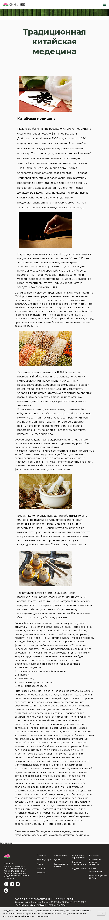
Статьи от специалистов (79, 902)
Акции (40, 903)
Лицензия (94, 894)
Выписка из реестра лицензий (95, 901)
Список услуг (60, 894)
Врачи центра (44, 899)
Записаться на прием (61, 904)
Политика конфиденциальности (14, 904)
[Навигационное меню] (104, 4)
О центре (41, 894)
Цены (57, 899)
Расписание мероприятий (78, 895)
